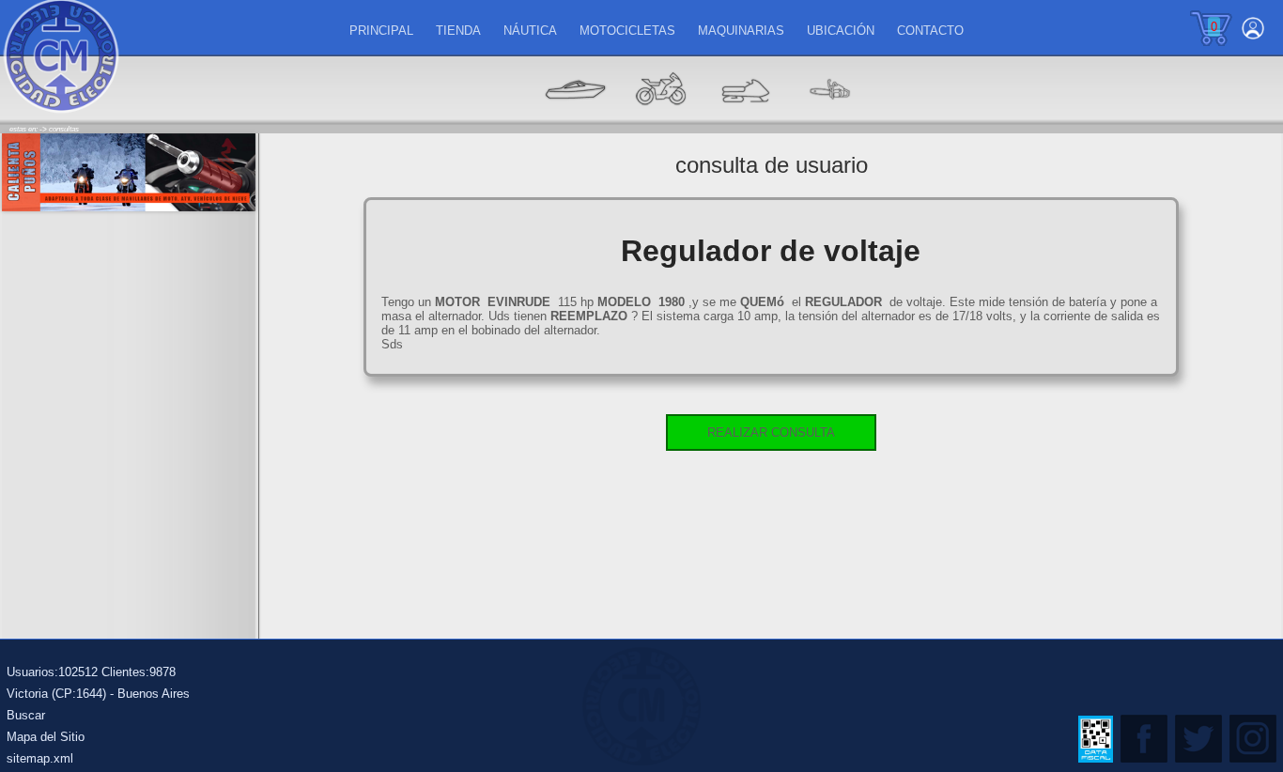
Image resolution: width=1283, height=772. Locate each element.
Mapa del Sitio (46, 737)
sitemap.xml (40, 758)
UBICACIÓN (840, 30)
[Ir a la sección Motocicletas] (660, 118)
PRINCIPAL (381, 30)
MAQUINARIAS (741, 30)
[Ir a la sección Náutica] (575, 118)
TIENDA (458, 30)
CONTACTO (930, 30)
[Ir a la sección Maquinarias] (745, 118)
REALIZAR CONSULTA (771, 432)
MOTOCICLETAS (627, 30)
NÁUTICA (530, 30)
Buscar (26, 715)
